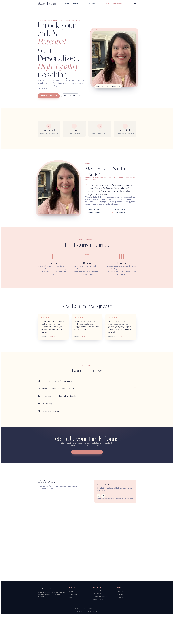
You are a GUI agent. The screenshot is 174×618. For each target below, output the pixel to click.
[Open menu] (134, 3)
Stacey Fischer (47, 3)
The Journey (73, 594)
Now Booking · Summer (114, 3)
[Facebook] (103, 496)
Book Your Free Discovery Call (87, 452)
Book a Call (120, 591)
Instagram (120, 594)
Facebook (120, 597)
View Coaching (70, 95)
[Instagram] (98, 496)
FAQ (84, 3)
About (67, 3)
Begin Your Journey (48, 95)
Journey (76, 3)
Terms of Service (92, 611)
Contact (92, 3)
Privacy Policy (81, 611)
